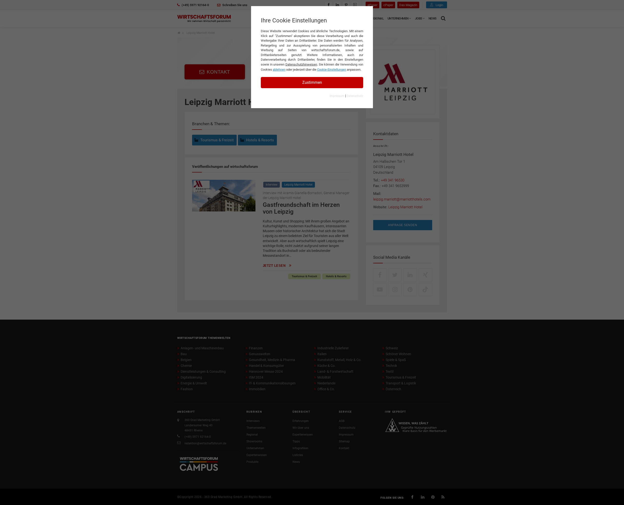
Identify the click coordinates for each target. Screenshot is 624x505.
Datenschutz (355, 96)
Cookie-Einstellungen (331, 69)
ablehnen (279, 69)
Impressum (337, 96)
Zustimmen (312, 82)
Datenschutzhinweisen (301, 64)
